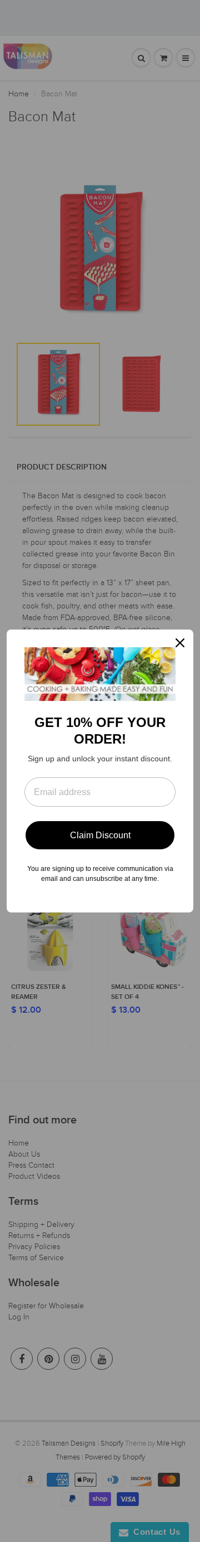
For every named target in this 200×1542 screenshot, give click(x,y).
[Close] (180, 643)
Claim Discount (100, 835)
